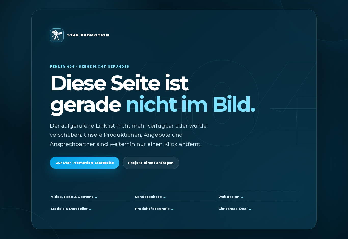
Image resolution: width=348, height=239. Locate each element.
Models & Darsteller (69, 209)
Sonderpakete (148, 197)
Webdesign (228, 197)
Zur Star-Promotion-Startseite (85, 163)
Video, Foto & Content (72, 197)
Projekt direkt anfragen (150, 163)
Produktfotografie (152, 209)
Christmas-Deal (232, 209)
